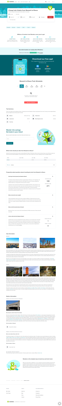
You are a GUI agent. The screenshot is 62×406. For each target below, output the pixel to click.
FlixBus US (11, 337)
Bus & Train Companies (24, 1)
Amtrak (8, 159)
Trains (19, 1)
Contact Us (37, 391)
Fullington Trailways (18, 319)
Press (22, 395)
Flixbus (36, 287)
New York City (14, 316)
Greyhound (30, 287)
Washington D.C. (41, 318)
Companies (38, 393)
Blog (29, 1)
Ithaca (22, 380)
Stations (33, 27)
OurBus (33, 287)
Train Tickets (8, 380)
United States (13, 380)
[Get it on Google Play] (48, 66)
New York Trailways (42, 287)
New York (18, 380)
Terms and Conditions (39, 395)
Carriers (18, 27)
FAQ (23, 27)
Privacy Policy (38, 397)
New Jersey (21, 316)
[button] (46, 1)
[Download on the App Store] (38, 66)
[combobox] (13, 17)
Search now (40, 352)
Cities (28, 27)
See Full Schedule (31, 102)
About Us (23, 391)
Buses (16, 1)
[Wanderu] (10, 2)
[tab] (11, 15)
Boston (46, 318)
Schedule (8, 27)
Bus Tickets (8, 391)
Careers (23, 397)
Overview (13, 27)
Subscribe (9, 143)
